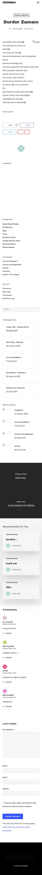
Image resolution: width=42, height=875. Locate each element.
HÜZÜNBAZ (9, 2)
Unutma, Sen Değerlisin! (12, 265)
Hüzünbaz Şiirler (9, 237)
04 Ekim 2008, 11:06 (9, 624)
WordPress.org (8, 298)
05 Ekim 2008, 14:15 (9, 648)
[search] (34, 2)
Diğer (5, 231)
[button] (38, 2)
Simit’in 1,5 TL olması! (11, 275)
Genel (5, 234)
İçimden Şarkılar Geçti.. (12, 241)
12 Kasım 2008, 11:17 (9, 697)
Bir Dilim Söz (7, 227)
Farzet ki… (7, 271)
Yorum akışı (7, 295)
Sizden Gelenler (21, 15)
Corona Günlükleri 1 (10, 261)
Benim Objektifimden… (11, 224)
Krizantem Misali (9, 244)
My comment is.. (9, 730)
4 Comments (28, 29)
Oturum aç (7, 288)
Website (6, 789)
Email (5, 777)
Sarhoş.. (6, 268)
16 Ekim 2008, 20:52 (9, 673)
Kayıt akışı (7, 292)
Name (5, 766)
